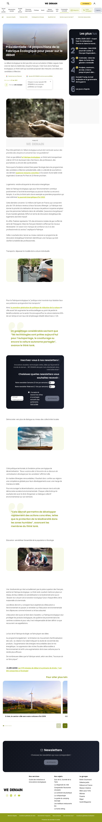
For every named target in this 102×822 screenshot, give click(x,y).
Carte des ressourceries (84, 17)
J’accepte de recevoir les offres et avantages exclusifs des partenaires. (36, 398)
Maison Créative (85, 788)
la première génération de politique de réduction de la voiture (35, 308)
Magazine (76, 10)
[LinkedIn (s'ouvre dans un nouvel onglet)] (11, 795)
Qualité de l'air (52, 17)
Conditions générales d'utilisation (85, 815)
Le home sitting (59, 809)
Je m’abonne (85, 3)
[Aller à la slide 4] (7, 725)
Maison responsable (50, 10)
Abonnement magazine (44, 815)
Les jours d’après (83, 89)
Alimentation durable (11, 10)
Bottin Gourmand (85, 780)
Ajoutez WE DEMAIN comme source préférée (40, 76)
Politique (36, 10)
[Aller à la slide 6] (10, 725)
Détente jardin (84, 782)
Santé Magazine (85, 802)
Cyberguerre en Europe (38, 17)
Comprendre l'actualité (64, 10)
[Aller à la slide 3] (6, 725)
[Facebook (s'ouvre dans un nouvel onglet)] (15, 795)
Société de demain (20, 10)
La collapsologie (60, 796)
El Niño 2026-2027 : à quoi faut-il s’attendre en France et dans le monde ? (86, 41)
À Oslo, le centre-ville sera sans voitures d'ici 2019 (25, 716)
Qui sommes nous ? (68, 815)
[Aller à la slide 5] (9, 725)
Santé (42, 10)
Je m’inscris (51, 762)
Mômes (82, 794)
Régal (81, 799)
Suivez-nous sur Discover (15, 76)
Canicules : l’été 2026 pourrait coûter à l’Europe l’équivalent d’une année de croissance (87, 50)
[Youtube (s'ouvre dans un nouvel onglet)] (19, 795)
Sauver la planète (3, 10)
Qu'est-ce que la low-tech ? (67, 17)
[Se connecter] (94, 3)
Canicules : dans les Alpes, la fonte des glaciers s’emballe (87, 60)
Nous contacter (57, 815)
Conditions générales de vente (27, 815)
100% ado (57, 10)
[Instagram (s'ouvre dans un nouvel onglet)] (7, 795)
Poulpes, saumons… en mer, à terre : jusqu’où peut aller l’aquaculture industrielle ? (87, 70)
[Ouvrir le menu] (8, 3)
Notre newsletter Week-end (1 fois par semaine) (31, 387)
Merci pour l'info (85, 791)
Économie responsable (28, 10)
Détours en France (85, 785)
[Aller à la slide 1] (3, 725)
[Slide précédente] (58, 725)
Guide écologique (88, 10)
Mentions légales (12, 815)
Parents (82, 796)
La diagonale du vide (61, 785)
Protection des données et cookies (51, 819)
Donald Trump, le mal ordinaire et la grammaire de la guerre (86, 79)
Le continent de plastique (63, 793)
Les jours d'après (10, 17)
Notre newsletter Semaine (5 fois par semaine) (31, 383)
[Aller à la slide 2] (4, 725)
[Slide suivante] (65, 725)
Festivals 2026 (23, 17)
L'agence (98, 10)
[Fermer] (50, 81)
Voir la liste (34, 404)
